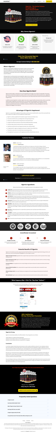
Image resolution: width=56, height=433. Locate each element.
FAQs (44, 1)
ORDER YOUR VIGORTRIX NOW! (27, 390)
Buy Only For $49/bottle (30, 24)
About (35, 1)
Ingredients (39, 1)
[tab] (28, 400)
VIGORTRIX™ (6, 1)
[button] (28, 400)
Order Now (48, 1)
